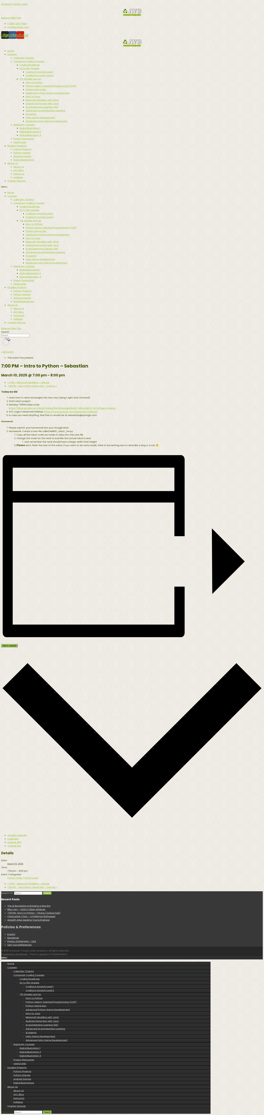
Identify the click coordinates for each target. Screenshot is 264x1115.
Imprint (11, 934)
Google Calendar (17, 835)
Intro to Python (34, 82)
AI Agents (31, 114)
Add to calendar (9, 645)
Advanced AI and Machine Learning (45, 110)
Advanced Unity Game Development (47, 121)
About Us (12, 163)
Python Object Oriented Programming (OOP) (51, 86)
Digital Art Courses (24, 124)
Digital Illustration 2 (30, 131)
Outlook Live (14, 845)
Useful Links (19, 142)
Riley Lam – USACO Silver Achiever (26, 909)
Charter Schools (16, 180)
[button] (11, 17)
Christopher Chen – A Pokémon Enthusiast (31, 916)
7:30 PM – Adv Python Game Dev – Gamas (32, 386)
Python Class (14, 877)
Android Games (22, 156)
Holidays (18, 177)
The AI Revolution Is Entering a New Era (28, 905)
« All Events (7, 351)
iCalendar (12, 838)
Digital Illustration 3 (30, 135)
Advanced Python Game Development (48, 93)
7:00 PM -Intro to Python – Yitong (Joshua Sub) (34, 912)
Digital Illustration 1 (30, 128)
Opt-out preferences (19, 944)
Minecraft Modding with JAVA (42, 100)
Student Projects (17, 145)
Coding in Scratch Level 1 (39, 72)
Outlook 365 (14, 842)
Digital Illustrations (23, 159)
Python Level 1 (31, 877)
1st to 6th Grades (29, 68)
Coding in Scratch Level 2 (40, 75)
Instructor (18, 173)
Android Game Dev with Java (42, 103)
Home (10, 50)
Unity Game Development (40, 117)
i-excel (42, 954)
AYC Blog (18, 170)
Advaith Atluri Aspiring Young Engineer (28, 920)
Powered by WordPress (14, 954)
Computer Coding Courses (28, 61)
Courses (12, 54)
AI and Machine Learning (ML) (42, 107)
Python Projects (22, 149)
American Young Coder (14, 4)
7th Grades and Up (30, 79)
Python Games (21, 152)
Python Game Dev (36, 89)
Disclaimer (13, 937)
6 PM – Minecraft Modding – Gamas (28, 382)
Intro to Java (33, 96)
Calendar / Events (23, 57)
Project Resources (23, 138)
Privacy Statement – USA (21, 941)
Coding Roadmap (30, 64)
